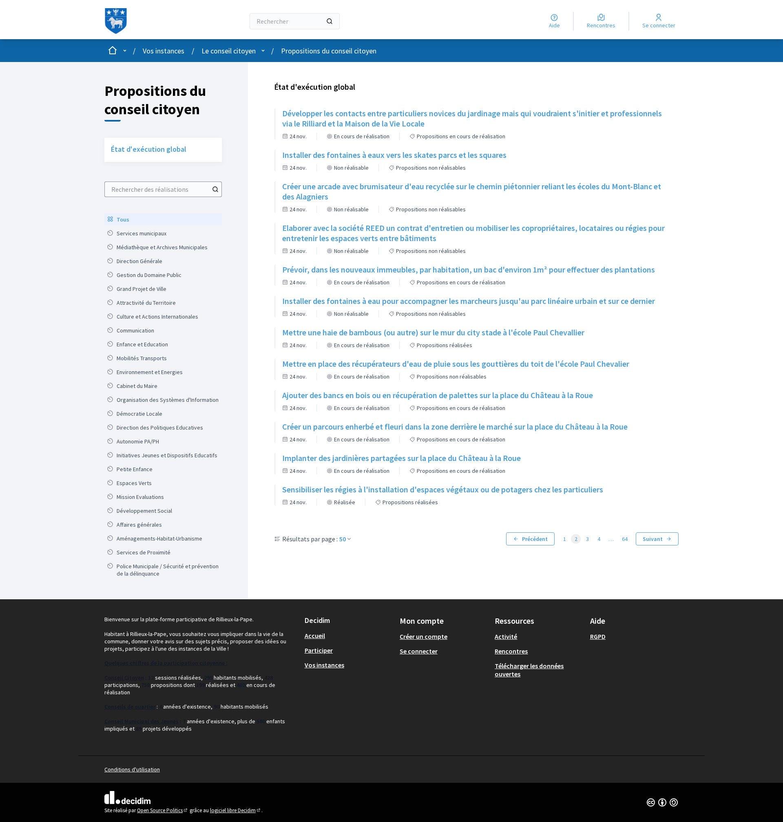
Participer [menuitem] (319, 650)
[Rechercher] (329, 21)
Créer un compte (423, 636)
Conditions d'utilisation (132, 769)
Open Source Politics (162, 810)
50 (342, 539)
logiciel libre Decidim (235, 810)
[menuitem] (163, 219)
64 (625, 539)
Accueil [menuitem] (315, 635)
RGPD (598, 636)
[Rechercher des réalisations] (215, 189)
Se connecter (419, 651)
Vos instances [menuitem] (324, 665)
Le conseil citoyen (228, 50)
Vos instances (163, 50)
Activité (506, 636)
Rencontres (511, 651)
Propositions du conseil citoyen (328, 50)
